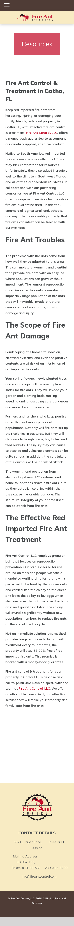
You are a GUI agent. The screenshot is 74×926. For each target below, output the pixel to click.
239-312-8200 (56, 868)
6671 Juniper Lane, (39, 845)
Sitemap (37, 903)
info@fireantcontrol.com (39, 876)
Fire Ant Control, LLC (41, 133)
